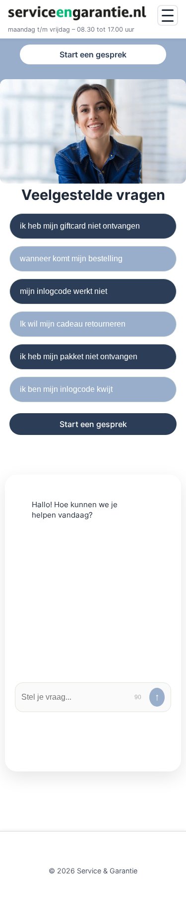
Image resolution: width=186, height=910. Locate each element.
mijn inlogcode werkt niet (63, 291)
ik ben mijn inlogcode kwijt (66, 389)
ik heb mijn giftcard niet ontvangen (80, 226)
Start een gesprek (93, 54)
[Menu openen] (167, 15)
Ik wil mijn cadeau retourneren (72, 324)
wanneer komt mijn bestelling (71, 258)
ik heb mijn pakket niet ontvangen (78, 356)
